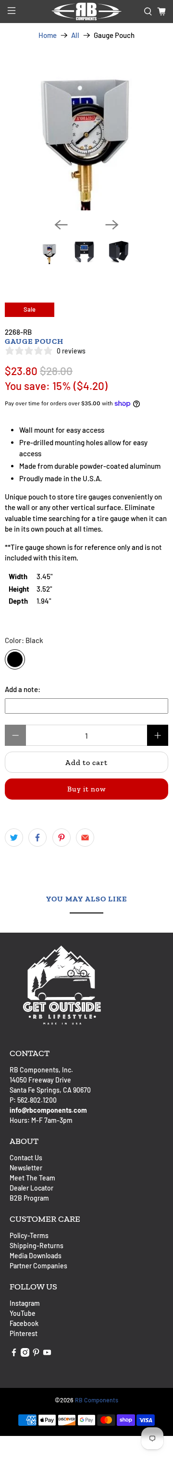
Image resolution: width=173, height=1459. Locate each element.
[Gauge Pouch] (86, 128)
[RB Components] (86, 11)
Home (47, 35)
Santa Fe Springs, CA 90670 (50, 1090)
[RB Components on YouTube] (47, 1354)
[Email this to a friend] (85, 837)
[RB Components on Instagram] (25, 1354)
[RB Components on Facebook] (14, 1354)
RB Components (96, 1400)
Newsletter (26, 1168)
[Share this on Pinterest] (61, 837)
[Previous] (61, 225)
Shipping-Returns (36, 1245)
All (75, 35)
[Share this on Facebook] (37, 837)
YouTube (23, 1313)
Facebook (24, 1323)
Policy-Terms (29, 1235)
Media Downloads (36, 1256)
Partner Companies (38, 1266)
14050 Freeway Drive (40, 1080)
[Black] (15, 659)
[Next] (112, 225)
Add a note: (22, 689)
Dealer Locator (31, 1188)
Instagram (25, 1303)
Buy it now (86, 789)
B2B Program (29, 1198)
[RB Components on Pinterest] (36, 1354)
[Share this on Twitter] (14, 837)
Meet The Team (32, 1178)
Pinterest (23, 1333)
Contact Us (26, 1158)
